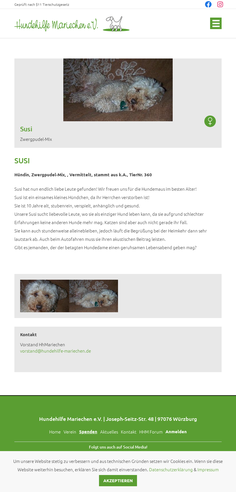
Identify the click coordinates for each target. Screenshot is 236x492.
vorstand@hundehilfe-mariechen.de (55, 351)
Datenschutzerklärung (171, 469)
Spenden (88, 431)
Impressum (208, 469)
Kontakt (128, 432)
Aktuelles (109, 432)
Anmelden (176, 431)
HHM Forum (151, 432)
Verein (70, 432)
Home (55, 432)
